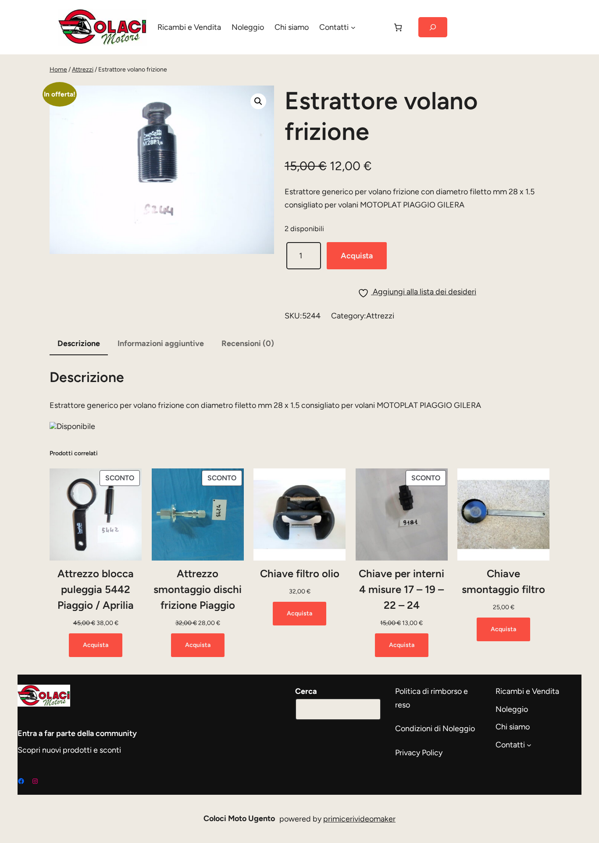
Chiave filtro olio (299, 573)
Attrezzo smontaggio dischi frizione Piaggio (197, 589)
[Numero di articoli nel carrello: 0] (398, 27)
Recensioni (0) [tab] (247, 343)
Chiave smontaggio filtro (503, 581)
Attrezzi (82, 69)
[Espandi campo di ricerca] (432, 27)
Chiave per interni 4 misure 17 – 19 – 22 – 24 (401, 589)
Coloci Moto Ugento (239, 818)
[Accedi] (374, 27)
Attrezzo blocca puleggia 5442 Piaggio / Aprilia (95, 589)
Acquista (357, 256)
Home (58, 69)
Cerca (306, 691)
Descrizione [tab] (78, 343)
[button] (258, 101)
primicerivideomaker (359, 819)
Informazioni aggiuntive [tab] (161, 343)
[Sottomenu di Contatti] (353, 27)
